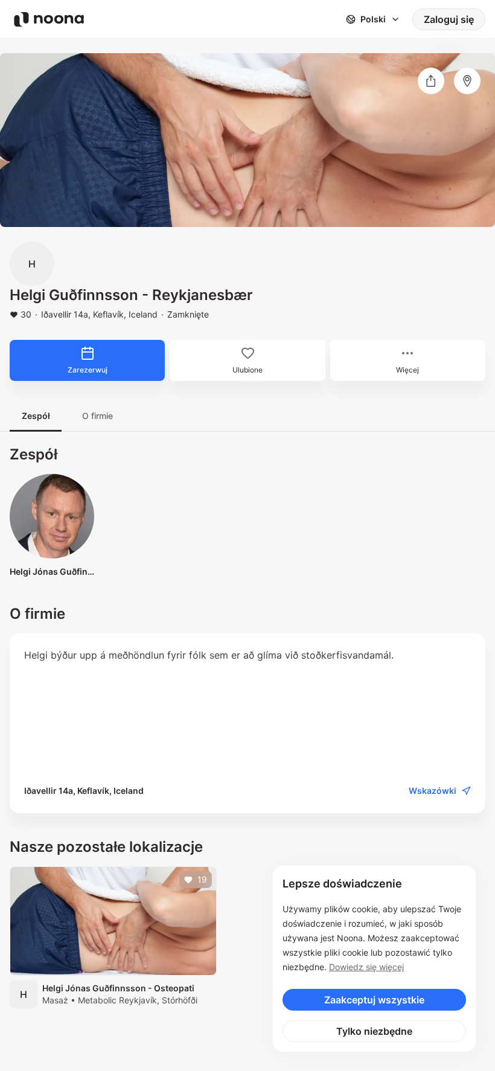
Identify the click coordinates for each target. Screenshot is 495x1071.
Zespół (36, 416)
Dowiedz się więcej (366, 967)
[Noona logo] (49, 19)
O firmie (97, 416)
